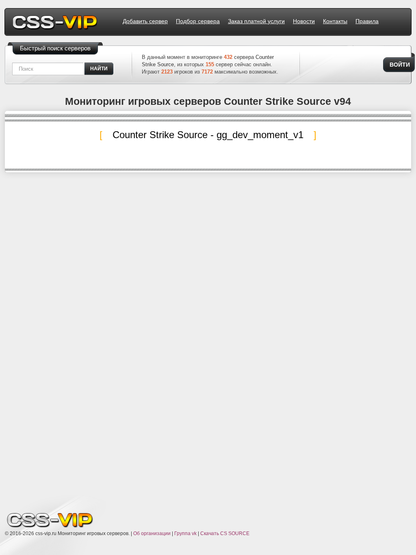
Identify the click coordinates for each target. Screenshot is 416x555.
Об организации (152, 533)
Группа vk (185, 533)
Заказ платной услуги (256, 21)
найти (99, 69)
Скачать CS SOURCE (224, 533)
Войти (400, 64)
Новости (304, 21)
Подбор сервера (198, 21)
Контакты (335, 21)
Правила (367, 21)
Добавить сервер (145, 21)
